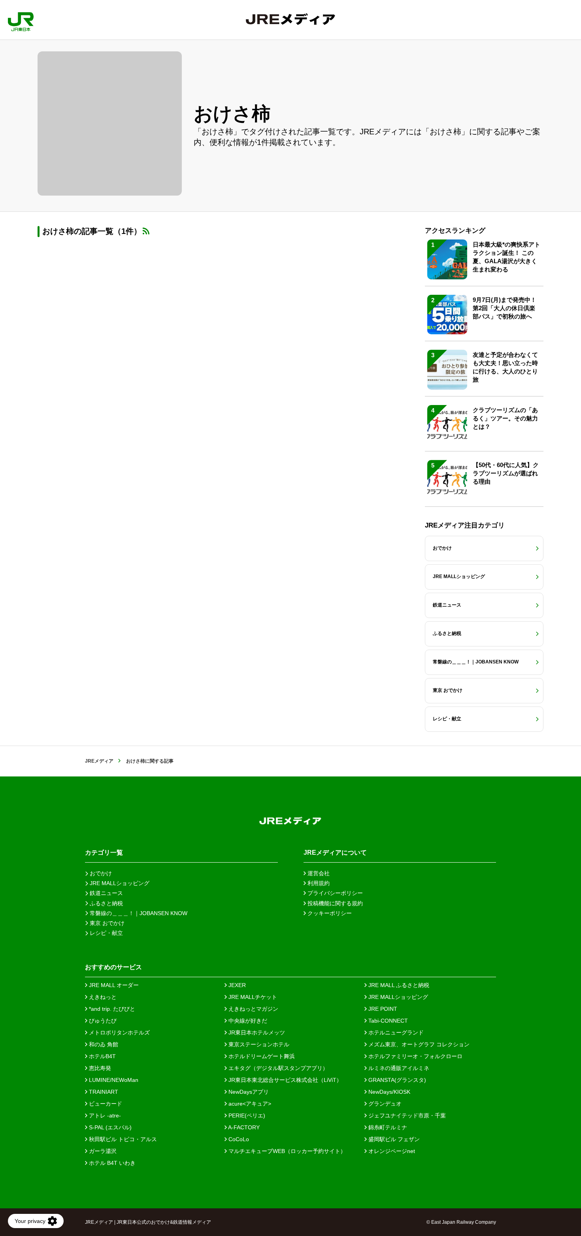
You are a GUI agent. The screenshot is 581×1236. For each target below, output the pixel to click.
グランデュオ (384, 1104)
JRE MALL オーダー (113, 985)
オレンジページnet (391, 1151)
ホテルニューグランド (395, 1032)
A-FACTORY (243, 1127)
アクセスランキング (455, 230)
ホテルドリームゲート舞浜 (261, 1056)
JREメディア (99, 761)
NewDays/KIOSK (388, 1092)
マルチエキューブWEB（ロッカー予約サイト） (286, 1151)
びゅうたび (102, 1021)
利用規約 (318, 883)
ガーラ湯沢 (102, 1151)
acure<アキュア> (249, 1104)
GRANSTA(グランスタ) (396, 1080)
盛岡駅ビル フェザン (393, 1139)
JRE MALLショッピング (397, 997)
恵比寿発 (99, 1068)
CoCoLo (238, 1139)
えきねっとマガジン (252, 1009)
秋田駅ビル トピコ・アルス (122, 1139)
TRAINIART (102, 1092)
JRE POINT (382, 1009)
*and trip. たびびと (111, 1009)
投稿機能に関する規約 (334, 903)
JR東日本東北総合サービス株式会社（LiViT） (284, 1080)
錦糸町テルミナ (387, 1127)
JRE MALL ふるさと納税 (398, 985)
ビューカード (104, 1104)
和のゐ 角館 (102, 1044)
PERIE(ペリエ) (246, 1115)
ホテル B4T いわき (111, 1163)
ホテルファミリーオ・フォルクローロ (414, 1056)
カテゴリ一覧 (104, 852)
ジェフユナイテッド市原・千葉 (406, 1115)
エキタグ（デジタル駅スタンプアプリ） (277, 1068)
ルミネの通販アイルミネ (398, 1068)
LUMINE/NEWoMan (112, 1080)
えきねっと (102, 997)
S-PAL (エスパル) (109, 1127)
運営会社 (318, 873)
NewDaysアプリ (248, 1092)
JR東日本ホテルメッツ (256, 1032)
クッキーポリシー (329, 913)
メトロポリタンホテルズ (118, 1032)
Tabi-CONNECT (387, 1021)
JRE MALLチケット (252, 997)
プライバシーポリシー (334, 893)
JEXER (236, 985)
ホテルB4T (101, 1056)
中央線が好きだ (247, 1021)
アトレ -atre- (104, 1115)
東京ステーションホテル (258, 1044)
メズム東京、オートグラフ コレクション (418, 1044)
